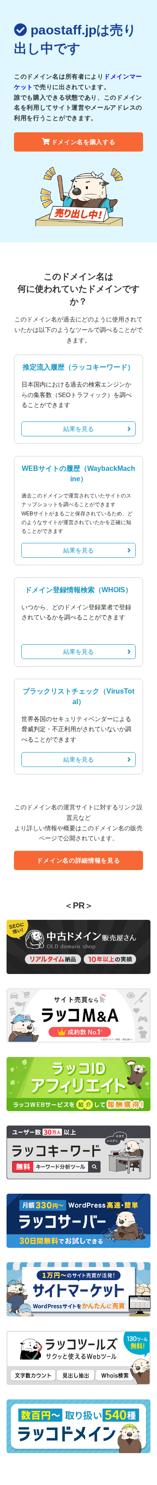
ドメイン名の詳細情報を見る (78, 860)
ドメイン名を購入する (83, 141)
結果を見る (78, 428)
